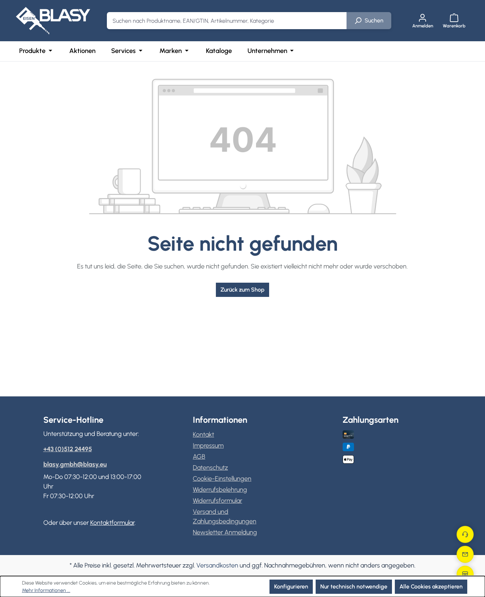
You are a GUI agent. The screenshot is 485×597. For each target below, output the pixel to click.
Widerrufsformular (217, 501)
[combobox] (227, 20)
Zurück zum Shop (242, 289)
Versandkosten (217, 565)
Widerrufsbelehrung (220, 490)
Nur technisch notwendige (353, 586)
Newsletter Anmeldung (225, 532)
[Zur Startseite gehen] (53, 20)
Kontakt (203, 434)
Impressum (208, 445)
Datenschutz (210, 467)
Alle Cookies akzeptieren (431, 586)
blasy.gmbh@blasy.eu (75, 464)
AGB (199, 456)
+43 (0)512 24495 (67, 449)
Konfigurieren (291, 586)
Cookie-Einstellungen (222, 479)
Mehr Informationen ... (46, 590)
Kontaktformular (112, 523)
